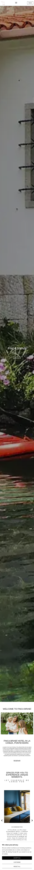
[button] (2, 820)
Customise (17, 862)
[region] (17, 856)
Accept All (17, 858)
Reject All (17, 866)
